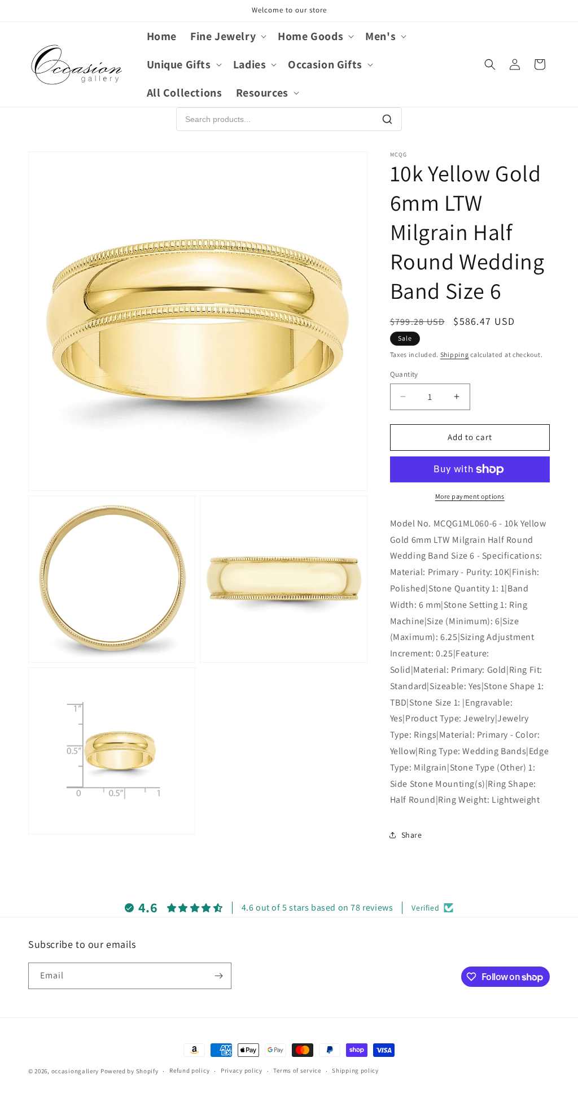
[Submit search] (387, 119)
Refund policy (189, 1070)
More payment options (470, 496)
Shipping (454, 354)
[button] (227, 36)
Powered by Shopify (129, 1071)
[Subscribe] (218, 976)
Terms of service (297, 1070)
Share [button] (411, 835)
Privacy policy (241, 1070)
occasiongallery (75, 1071)
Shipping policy (355, 1070)
